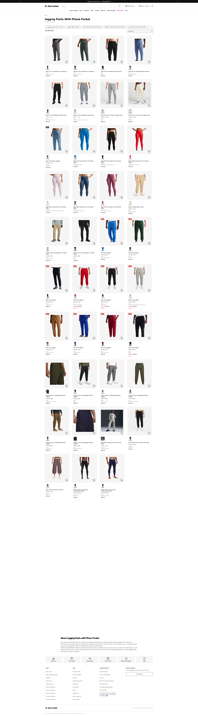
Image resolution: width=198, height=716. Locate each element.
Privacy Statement (104, 674)
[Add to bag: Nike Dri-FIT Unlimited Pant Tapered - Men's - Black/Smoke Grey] (66, 61)
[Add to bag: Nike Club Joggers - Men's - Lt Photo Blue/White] (121, 243)
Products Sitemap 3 (50, 693)
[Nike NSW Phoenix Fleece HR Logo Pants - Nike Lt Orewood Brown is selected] (103, 439)
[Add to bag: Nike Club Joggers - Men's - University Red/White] (94, 290)
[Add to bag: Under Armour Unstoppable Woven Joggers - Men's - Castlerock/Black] (121, 385)
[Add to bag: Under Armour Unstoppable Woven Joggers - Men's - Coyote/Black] (66, 432)
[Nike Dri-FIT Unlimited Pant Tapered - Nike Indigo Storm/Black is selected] (130, 68)
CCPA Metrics (103, 684)
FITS (101, 677)
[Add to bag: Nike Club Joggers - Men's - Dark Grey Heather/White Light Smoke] (149, 290)
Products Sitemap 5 (50, 699)
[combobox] (91, 6)
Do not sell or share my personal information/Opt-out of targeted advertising (108, 694)
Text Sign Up (76, 687)
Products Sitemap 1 (50, 687)
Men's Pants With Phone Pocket (92, 27)
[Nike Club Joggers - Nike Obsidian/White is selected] (48, 296)
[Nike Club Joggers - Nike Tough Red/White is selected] (103, 344)
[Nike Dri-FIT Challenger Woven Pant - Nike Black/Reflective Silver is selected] (48, 111)
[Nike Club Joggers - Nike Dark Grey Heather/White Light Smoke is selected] (130, 296)
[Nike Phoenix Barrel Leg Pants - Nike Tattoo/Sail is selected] (48, 486)
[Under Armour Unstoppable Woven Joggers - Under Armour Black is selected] (75, 392)
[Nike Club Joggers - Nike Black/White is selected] (103, 296)
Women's (86, 10)
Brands (97, 10)
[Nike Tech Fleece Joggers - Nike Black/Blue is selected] (48, 157)
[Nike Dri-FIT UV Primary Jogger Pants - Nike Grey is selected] (103, 111)
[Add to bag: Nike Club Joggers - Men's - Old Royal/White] (94, 338)
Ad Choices (102, 690)
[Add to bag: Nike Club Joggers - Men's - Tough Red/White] (121, 338)
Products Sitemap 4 (50, 696)
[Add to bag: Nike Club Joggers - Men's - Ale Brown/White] (66, 338)
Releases (103, 10)
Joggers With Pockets (73, 27)
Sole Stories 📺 (111, 10)
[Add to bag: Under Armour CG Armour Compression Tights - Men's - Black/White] (94, 480)
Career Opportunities (51, 674)
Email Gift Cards (77, 671)
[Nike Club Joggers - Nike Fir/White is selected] (130, 249)
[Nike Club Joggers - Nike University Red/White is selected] (75, 296)
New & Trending (74, 10)
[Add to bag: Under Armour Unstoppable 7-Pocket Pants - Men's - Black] (94, 243)
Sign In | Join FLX (145, 6)
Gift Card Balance (77, 674)
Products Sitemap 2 (50, 690)
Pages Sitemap (49, 684)
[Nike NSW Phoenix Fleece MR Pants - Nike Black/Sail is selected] (130, 439)
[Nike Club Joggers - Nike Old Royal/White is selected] (75, 344)
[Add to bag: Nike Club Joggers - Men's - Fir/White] (149, 243)
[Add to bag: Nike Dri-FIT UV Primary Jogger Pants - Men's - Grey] (121, 105)
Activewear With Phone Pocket (137, 27)
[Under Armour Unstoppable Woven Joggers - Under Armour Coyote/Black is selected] (48, 439)
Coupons (75, 677)
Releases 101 (76, 693)
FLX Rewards (120, 10)
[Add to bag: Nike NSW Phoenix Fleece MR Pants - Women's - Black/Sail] (149, 432)
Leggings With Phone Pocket (55, 27)
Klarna (74, 690)
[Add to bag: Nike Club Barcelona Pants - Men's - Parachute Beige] (149, 197)
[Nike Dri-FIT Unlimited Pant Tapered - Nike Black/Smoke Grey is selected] (48, 68)
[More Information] (110, 1)
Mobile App (75, 684)
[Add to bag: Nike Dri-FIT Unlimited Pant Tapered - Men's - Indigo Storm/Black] (149, 61)
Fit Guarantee (76, 699)
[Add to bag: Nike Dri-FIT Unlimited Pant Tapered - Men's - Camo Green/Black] (94, 61)
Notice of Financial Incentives (107, 680)
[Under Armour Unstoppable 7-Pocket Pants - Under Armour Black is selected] (75, 249)
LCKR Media (49, 680)
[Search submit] (119, 6)
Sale (126, 10)
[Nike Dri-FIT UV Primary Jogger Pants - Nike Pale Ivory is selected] (130, 111)
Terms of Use (103, 671)
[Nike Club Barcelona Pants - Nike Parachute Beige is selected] (130, 203)
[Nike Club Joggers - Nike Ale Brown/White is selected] (48, 344)
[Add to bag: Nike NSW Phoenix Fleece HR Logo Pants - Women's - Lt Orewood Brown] (121, 432)
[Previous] (20, 1)
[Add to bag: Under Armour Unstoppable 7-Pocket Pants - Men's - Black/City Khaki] (66, 243)
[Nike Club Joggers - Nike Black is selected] (130, 344)
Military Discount (77, 680)
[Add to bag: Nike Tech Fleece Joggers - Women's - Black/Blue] (66, 151)
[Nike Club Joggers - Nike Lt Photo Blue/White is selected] (103, 249)
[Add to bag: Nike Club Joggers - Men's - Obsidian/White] (66, 290)
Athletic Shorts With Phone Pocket (114, 27)
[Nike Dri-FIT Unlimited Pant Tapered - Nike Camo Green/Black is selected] (75, 68)
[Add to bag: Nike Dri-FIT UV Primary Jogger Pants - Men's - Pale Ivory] (149, 105)
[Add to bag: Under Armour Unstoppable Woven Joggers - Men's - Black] (94, 385)
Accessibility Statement (105, 687)
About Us (48, 671)
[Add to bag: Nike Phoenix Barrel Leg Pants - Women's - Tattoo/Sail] (66, 480)
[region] (99, 1)
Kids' (92, 10)
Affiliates (48, 677)
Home (46, 15)
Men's (80, 10)
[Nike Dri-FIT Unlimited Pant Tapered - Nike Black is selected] (103, 68)
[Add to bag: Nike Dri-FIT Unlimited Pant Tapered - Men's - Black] (121, 61)
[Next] (177, 1)
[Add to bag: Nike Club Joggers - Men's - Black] (149, 338)
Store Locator (76, 696)
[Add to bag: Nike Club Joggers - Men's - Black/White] (121, 290)
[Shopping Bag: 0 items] (152, 6)
